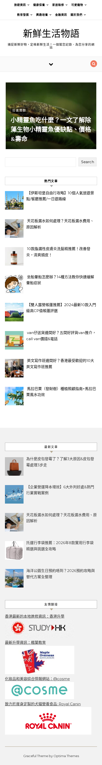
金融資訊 (61, 15)
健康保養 (39, 5)
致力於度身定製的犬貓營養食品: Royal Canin (43, 704)
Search (87, 161)
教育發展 (23, 15)
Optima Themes (66, 756)
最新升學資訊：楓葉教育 (25, 642)
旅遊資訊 (20, 5)
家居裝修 (58, 5)
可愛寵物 (77, 5)
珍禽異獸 (19, 110)
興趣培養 (42, 15)
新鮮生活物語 (51, 33)
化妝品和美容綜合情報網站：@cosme (37, 678)
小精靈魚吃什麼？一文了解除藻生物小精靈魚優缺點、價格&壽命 (51, 130)
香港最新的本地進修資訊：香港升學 (34, 616)
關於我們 (76, 15)
